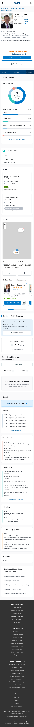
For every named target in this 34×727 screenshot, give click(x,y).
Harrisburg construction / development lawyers (17, 585)
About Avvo (17, 697)
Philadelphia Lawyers (17, 646)
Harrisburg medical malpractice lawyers (15, 593)
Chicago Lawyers (17, 637)
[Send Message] (9, 273)
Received (8, 370)
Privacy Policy (16, 711)
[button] (17, 57)
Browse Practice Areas (17, 616)
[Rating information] (25, 23)
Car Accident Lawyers (17, 679)
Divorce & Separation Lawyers (17, 682)
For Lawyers (17, 622)
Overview (5, 72)
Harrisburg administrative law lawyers (14, 576)
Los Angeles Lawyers (17, 634)
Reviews (17, 72)
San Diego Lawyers (17, 655)
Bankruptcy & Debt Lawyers (17, 664)
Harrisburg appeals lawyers (11, 580)
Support (17, 703)
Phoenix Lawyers (17, 649)
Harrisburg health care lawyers (12, 589)
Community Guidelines (16, 713)
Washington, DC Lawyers (17, 643)
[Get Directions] (24, 273)
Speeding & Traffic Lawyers (17, 687)
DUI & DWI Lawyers (17, 673)
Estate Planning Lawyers (17, 676)
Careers (17, 700)
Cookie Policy (26, 711)
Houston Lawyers (17, 640)
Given (24, 370)
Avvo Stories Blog (17, 619)
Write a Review (26, 20)
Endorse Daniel (17, 364)
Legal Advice (17, 613)
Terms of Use (6, 711)
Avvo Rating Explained (17, 706)
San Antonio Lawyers (17, 652)
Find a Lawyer (17, 607)
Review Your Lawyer (17, 610)
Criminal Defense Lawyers (17, 670)
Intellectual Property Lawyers (17, 685)
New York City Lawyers (17, 632)
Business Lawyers (17, 667)
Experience (30, 72)
